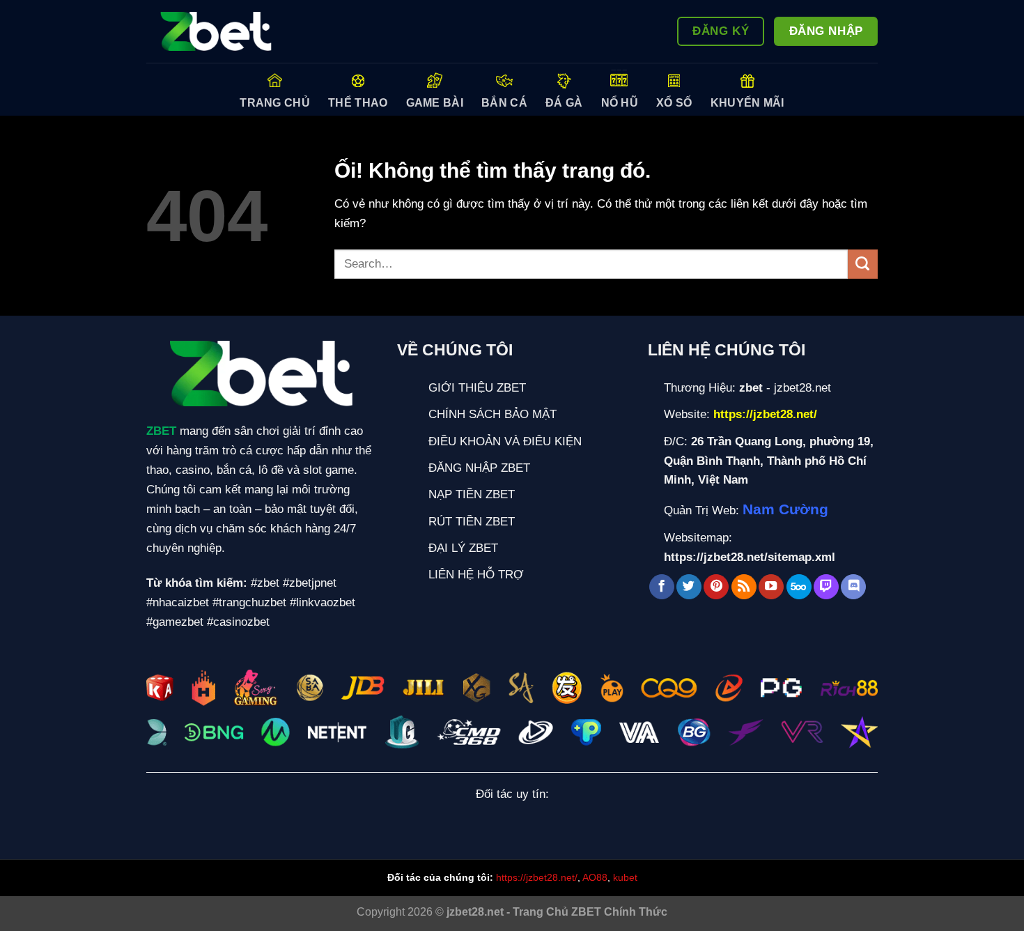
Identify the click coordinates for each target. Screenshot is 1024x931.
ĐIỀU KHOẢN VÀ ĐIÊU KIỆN (505, 441)
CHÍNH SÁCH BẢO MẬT (492, 414)
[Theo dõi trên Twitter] (688, 587)
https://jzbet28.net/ (536, 877)
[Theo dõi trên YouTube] (771, 587)
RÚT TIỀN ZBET (471, 521)
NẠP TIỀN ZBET (471, 494)
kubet (625, 877)
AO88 (594, 877)
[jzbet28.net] (216, 32)
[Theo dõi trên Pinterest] (716, 587)
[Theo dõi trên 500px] (799, 587)
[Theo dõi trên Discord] (853, 587)
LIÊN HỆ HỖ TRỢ (476, 574)
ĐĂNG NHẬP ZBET (479, 468)
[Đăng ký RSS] (744, 587)
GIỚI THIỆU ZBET (477, 387)
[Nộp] (863, 264)
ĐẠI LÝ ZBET (463, 548)
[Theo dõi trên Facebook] (661, 587)
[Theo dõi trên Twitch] (826, 587)
